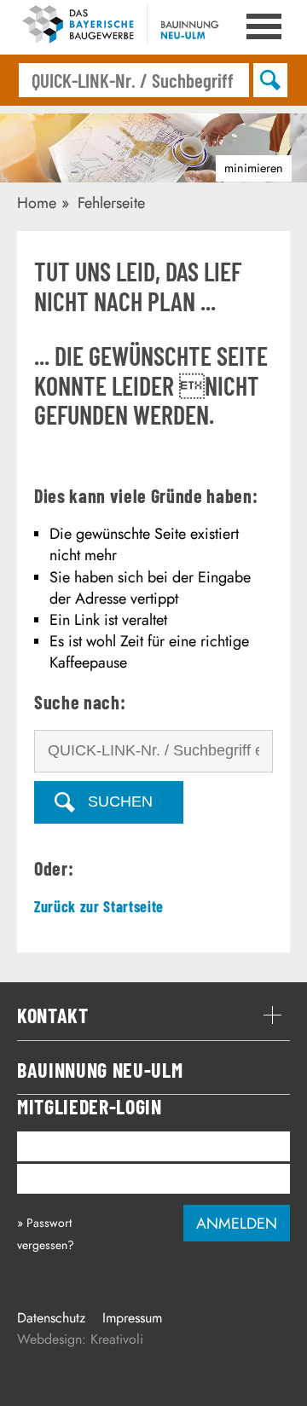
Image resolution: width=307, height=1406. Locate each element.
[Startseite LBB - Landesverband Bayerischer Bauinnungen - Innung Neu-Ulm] (138, 27)
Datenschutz (51, 1318)
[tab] (153, 1015)
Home (36, 203)
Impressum (132, 1318)
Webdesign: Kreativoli (80, 1339)
